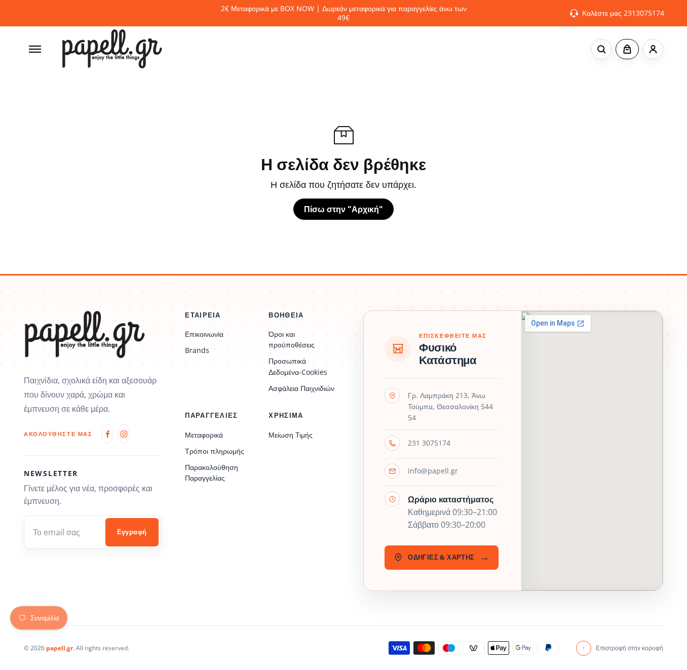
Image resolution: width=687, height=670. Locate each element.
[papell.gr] (112, 48)
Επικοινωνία (204, 334)
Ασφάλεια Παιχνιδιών (301, 388)
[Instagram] (124, 434)
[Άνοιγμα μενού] (35, 49)
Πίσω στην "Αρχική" (343, 209)
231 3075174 (429, 443)
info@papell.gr (433, 471)
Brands (197, 350)
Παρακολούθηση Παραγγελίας (211, 472)
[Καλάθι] (627, 49)
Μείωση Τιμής (291, 435)
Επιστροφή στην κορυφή (622, 648)
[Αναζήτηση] (601, 49)
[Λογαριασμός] (653, 49)
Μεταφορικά (204, 435)
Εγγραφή (132, 532)
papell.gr (59, 648)
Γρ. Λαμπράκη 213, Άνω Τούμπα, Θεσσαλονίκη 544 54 (450, 406)
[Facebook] (107, 434)
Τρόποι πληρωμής (214, 451)
